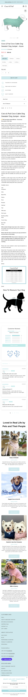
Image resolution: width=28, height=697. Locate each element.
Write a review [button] (14, 345)
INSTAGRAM (12, 653)
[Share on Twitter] (7, 108)
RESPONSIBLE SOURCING (7, 639)
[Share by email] (11, 108)
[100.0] (10, 353)
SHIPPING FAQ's (5, 624)
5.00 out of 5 (17, 331)
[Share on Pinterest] (9, 108)
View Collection (14, 469)
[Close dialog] (26, 677)
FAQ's (2, 617)
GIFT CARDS (4, 628)
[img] (5, 368)
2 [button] (12, 412)
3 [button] (14, 412)
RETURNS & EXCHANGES (7, 621)
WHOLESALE (4, 644)
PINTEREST (11, 656)
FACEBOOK (9, 650)
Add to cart (14, 77)
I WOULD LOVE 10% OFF (14, 690)
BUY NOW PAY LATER (6, 670)
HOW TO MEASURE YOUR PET (8, 619)
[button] (4, 49)
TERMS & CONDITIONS (6, 673)
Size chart (3, 69)
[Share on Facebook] (5, 108)
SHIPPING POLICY (5, 675)
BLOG (2, 637)
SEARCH (3, 668)
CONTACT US (4, 626)
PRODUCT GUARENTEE (6, 642)
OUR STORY (4, 635)
